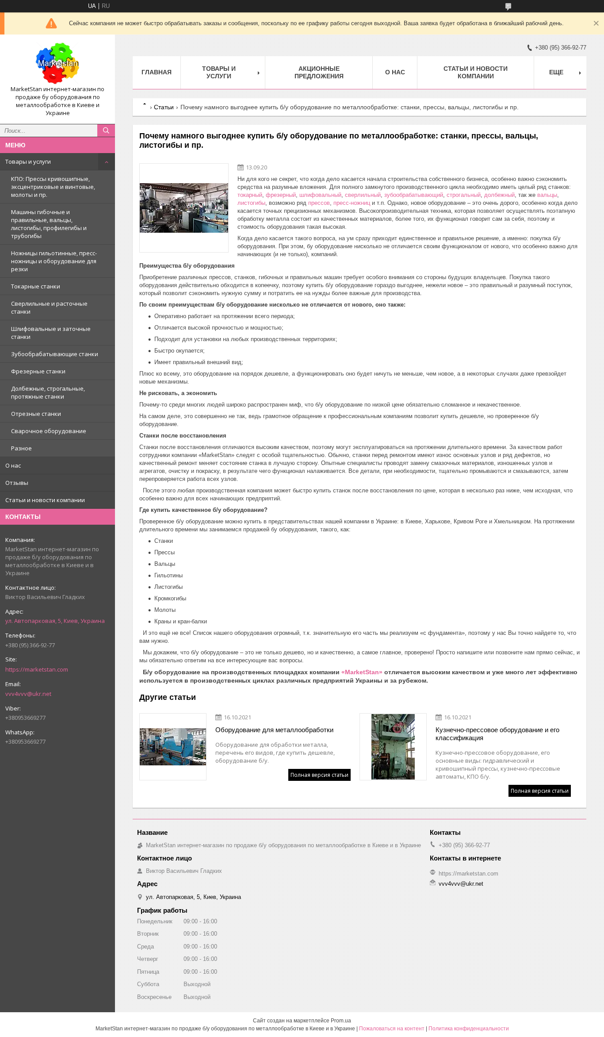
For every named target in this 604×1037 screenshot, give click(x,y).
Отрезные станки (36, 414)
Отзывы (16, 483)
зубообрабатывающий (413, 195)
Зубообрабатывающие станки (54, 354)
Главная (156, 72)
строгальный (464, 195)
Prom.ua (341, 1021)
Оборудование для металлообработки (274, 730)
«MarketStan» (361, 672)
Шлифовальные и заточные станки (51, 333)
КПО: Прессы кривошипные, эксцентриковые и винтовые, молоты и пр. (53, 187)
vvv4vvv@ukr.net (28, 694)
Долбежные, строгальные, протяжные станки (48, 392)
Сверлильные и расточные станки (49, 307)
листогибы (251, 203)
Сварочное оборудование (48, 431)
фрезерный (281, 195)
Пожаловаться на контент (391, 1028)
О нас (13, 465)
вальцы (546, 195)
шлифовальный (320, 195)
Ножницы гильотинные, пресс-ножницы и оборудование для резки (54, 261)
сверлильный (363, 195)
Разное (21, 448)
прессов (319, 203)
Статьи (164, 107)
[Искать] (106, 130)
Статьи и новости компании (45, 500)
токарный (249, 195)
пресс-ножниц (351, 203)
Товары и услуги (28, 161)
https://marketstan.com (36, 669)
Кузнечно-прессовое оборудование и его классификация (497, 733)
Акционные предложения (319, 72)
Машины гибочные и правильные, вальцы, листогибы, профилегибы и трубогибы (49, 224)
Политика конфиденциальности (468, 1028)
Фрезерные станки (38, 371)
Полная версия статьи (319, 775)
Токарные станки (35, 286)
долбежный (499, 195)
